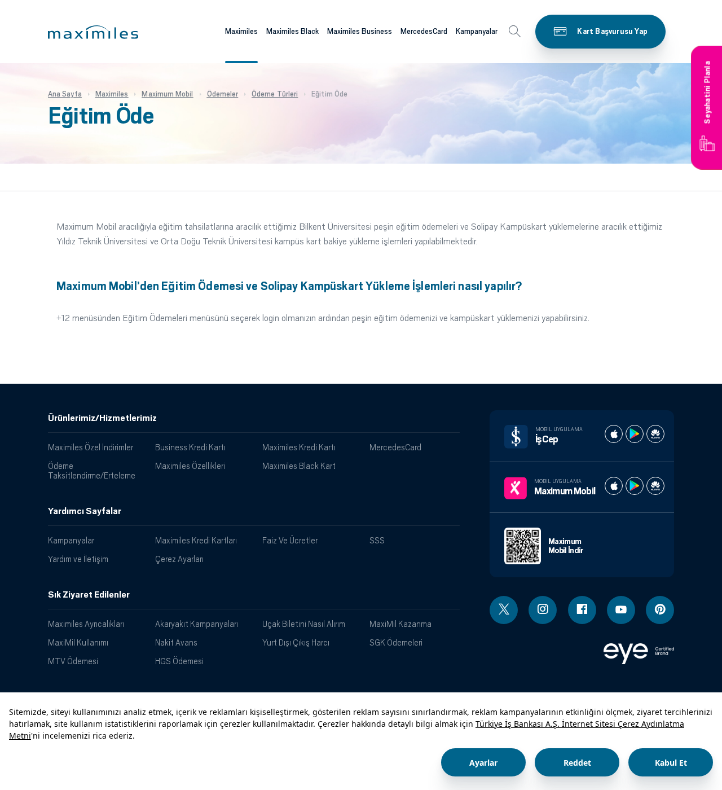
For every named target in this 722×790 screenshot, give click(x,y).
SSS (377, 540)
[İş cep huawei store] (655, 434)
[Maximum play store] (635, 486)
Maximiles (241, 31)
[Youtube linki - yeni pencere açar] (621, 610)
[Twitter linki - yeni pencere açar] (504, 610)
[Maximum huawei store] (655, 486)
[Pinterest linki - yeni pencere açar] (660, 610)
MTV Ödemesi (73, 661)
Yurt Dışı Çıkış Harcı (295, 642)
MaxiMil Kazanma (400, 624)
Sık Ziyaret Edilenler (89, 595)
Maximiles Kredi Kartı (299, 447)
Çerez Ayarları (179, 559)
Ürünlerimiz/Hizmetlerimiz (102, 418)
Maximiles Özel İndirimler (90, 447)
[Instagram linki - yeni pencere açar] (543, 610)
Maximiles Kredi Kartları (196, 540)
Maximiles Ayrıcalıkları (86, 624)
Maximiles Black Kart (299, 466)
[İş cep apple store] (614, 434)
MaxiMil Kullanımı (78, 642)
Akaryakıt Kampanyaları (196, 624)
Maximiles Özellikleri (190, 466)
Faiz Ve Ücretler (290, 540)
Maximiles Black (292, 31)
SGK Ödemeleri (395, 642)
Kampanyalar (477, 31)
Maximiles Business (359, 31)
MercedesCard (423, 31)
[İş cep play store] (635, 434)
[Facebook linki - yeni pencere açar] (582, 610)
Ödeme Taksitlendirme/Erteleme (91, 470)
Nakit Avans (176, 642)
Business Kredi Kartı (190, 447)
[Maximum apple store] (614, 486)
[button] (93, 32)
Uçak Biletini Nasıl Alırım (303, 624)
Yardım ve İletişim (78, 559)
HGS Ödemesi (179, 661)
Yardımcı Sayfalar (84, 511)
